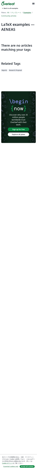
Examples (27, 12)
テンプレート (16, 12)
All (8, 12)
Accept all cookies (27, 466)
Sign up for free (18, 129)
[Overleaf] (8, 3)
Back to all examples (10, 8)
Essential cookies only (10, 466)
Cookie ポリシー (7, 463)
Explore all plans (18, 134)
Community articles (8, 16)
